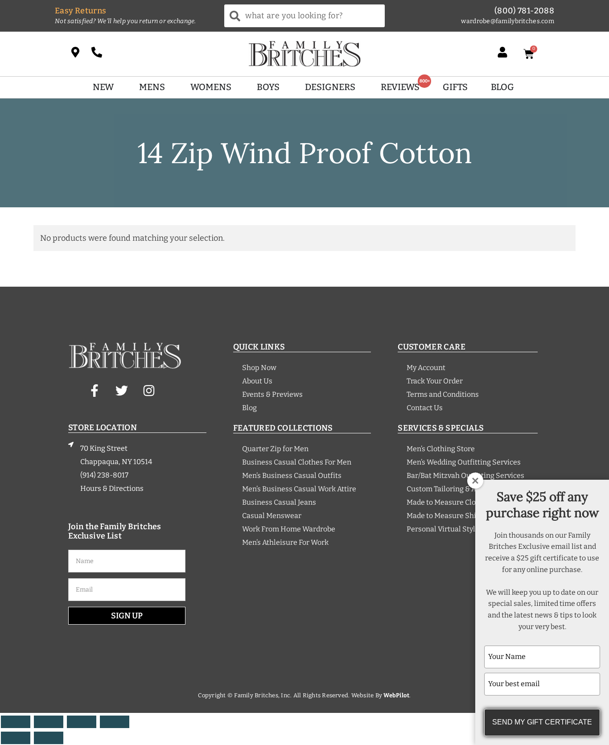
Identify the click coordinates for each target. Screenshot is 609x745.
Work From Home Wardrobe (288, 529)
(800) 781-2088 (524, 11)
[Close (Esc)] (114, 722)
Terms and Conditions (443, 394)
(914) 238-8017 (104, 475)
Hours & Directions (112, 488)
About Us (257, 381)
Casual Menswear (271, 515)
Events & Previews (272, 394)
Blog (249, 407)
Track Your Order (435, 381)
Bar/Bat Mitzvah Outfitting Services (465, 475)
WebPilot (396, 695)
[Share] (81, 722)
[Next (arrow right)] (48, 738)
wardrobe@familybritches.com (507, 21)
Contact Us (425, 407)
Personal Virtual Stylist (445, 529)
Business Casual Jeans (279, 502)
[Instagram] (148, 390)
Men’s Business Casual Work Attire (299, 489)
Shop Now (259, 367)
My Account (426, 367)
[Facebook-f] (94, 390)
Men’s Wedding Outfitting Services (464, 462)
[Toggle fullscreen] (48, 722)
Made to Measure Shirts (446, 515)
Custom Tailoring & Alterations (458, 489)
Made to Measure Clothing (450, 502)
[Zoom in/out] (15, 722)
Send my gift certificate (542, 722)
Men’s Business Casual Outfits (292, 475)
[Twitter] (121, 390)
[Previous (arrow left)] (15, 738)
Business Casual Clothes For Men (296, 462)
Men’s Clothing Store (441, 449)
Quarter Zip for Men (275, 449)
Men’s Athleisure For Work (285, 542)
